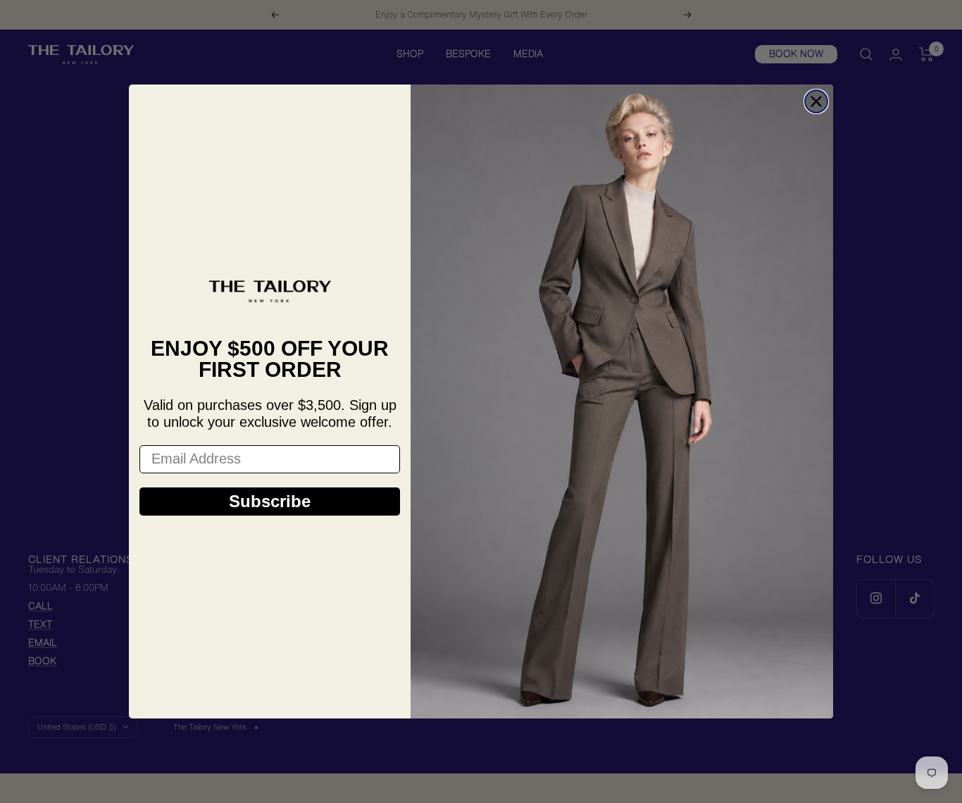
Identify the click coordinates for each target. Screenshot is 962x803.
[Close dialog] (816, 101)
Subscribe (270, 501)
